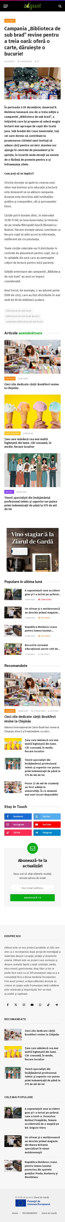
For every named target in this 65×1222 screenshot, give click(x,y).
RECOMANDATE (29, 1213)
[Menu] (5, 6)
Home (15, 1213)
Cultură (10, 21)
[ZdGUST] (32, 6)
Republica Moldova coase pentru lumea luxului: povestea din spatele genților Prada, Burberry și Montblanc (41, 1169)
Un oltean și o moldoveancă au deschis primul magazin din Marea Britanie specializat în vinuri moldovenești (42, 1145)
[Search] (60, 6)
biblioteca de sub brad (18, 310)
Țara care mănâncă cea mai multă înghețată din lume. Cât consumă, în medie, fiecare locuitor (27, 443)
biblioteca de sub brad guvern (22, 316)
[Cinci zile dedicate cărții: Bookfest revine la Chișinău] (32, 357)
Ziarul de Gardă (41, 1197)
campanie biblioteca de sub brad (24, 321)
